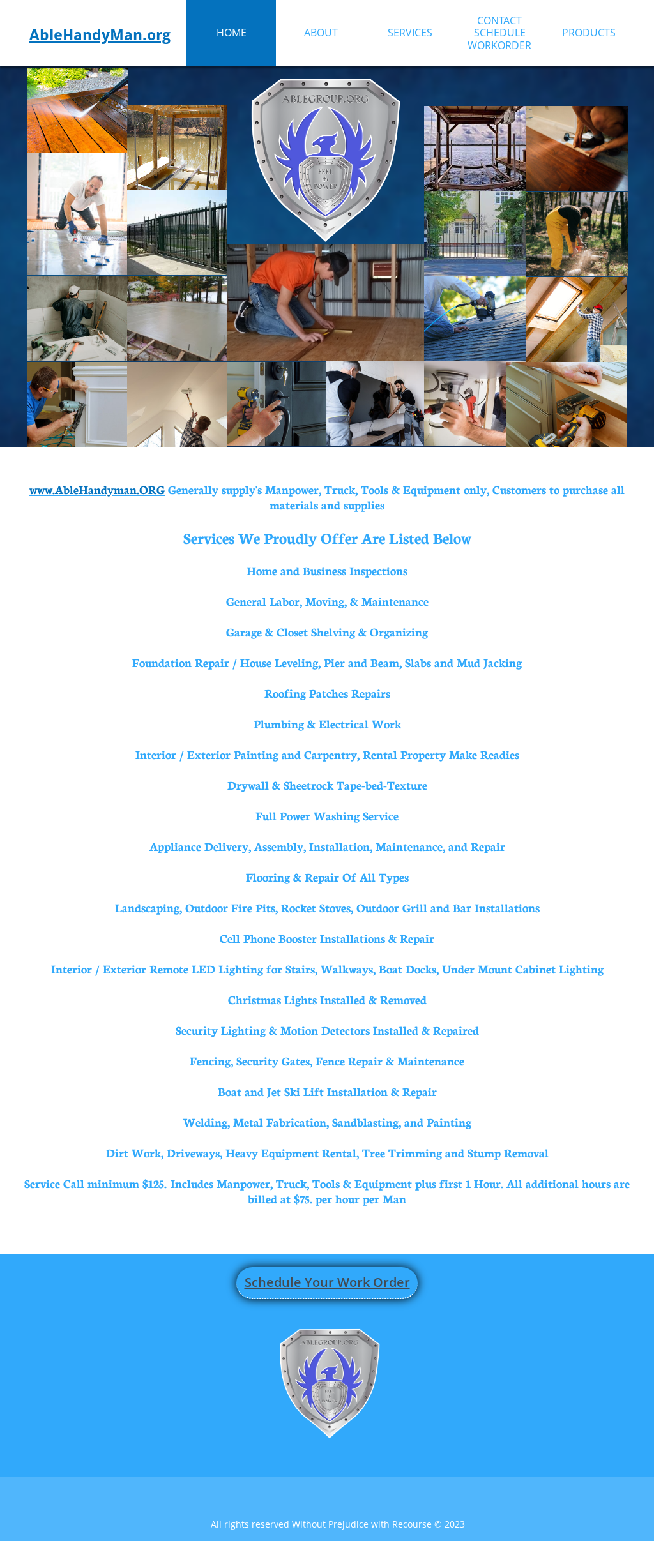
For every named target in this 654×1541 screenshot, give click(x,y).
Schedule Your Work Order (327, 1282)
